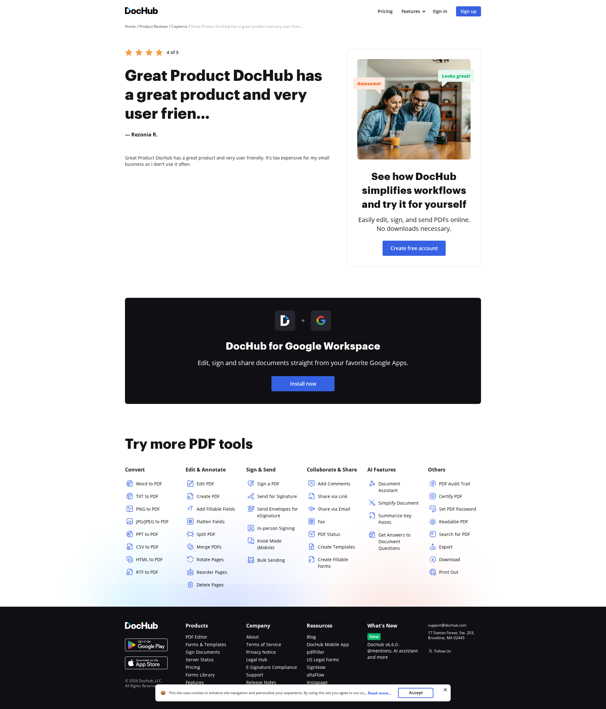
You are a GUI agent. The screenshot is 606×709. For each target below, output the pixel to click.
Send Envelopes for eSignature (277, 512)
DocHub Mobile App (328, 644)
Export (446, 547)
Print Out (448, 572)
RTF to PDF (147, 572)
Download (449, 559)
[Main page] (141, 11)
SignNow (316, 667)
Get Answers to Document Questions (394, 541)
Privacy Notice (261, 652)
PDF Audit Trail (454, 484)
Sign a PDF (268, 484)
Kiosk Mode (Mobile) (269, 544)
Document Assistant (389, 487)
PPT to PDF (147, 534)
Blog (311, 637)
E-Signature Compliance (271, 667)
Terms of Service (263, 644)
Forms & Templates (206, 644)
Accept (416, 692)
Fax (321, 522)
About (252, 637)
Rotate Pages (210, 559)
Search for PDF (454, 534)
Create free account (414, 248)
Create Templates (336, 547)
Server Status (200, 660)
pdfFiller (315, 652)
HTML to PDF (149, 559)
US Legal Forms (323, 660)
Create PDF (208, 496)
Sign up (468, 11)
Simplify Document (398, 503)
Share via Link (332, 496)
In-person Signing (276, 528)
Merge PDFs (209, 547)
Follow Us (442, 651)
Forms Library (200, 675)
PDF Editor (196, 637)
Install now (303, 383)
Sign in (440, 11)
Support (254, 675)
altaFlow (315, 675)
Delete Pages (210, 585)
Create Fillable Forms (333, 562)
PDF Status (329, 534)
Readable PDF (453, 522)
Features (410, 11)
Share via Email (334, 509)
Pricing (385, 11)
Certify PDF (450, 496)
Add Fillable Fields (216, 509)
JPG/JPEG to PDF (152, 522)
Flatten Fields (211, 522)
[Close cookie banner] (445, 690)
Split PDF (206, 534)
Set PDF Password (457, 509)
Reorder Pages (212, 572)
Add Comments (334, 484)
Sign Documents (203, 652)
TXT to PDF (147, 496)
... (377, 693)
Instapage (317, 682)
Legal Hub (256, 660)
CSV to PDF (147, 547)
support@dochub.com (447, 625)
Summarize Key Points (394, 519)
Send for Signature (277, 496)
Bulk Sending (271, 560)
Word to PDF (149, 484)
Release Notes (261, 682)
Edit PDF (205, 484)
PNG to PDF (148, 509)
